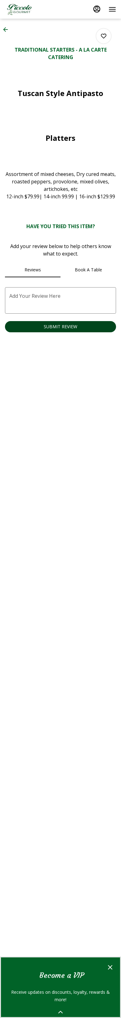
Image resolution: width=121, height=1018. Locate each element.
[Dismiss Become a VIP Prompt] (110, 967)
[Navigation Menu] (112, 9)
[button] (7, 29)
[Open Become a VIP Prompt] (60, 1012)
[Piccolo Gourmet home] (33, 9)
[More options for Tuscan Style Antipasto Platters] (103, 36)
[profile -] (97, 9)
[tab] (32, 269)
